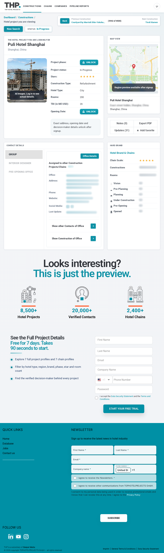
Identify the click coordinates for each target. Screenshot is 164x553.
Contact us (9, 453)
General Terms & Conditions (123, 549)
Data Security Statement (122, 396)
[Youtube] (18, 536)
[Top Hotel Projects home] (12, 6)
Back (64, 21)
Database (8, 443)
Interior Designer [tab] (20, 163)
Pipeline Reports (79, 6)
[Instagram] (26, 536)
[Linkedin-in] (10, 536)
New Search (13, 28)
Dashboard (9, 17)
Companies (61, 6)
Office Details (90, 156)
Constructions (32, 6)
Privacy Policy (133, 495)
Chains (48, 6)
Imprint (106, 549)
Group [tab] (13, 154)
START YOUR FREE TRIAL (124, 408)
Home (6, 438)
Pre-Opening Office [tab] (21, 171)
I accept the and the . (125, 397)
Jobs (5, 448)
